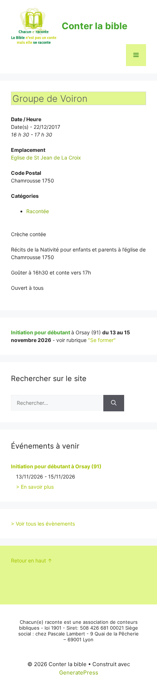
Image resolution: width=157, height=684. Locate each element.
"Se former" (102, 340)
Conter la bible (94, 25)
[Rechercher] (113, 403)
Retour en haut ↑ (31, 560)
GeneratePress (78, 672)
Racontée (37, 211)
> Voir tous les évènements (43, 523)
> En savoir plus (35, 487)
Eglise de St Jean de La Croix (46, 157)
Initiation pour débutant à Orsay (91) (56, 466)
